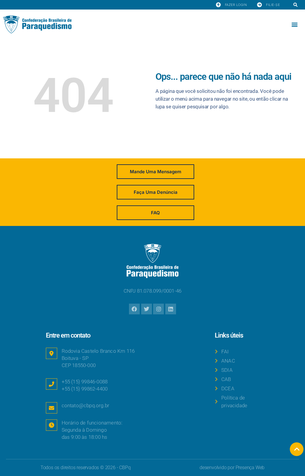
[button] (295, 5)
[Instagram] (158, 309)
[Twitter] (146, 309)
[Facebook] (134, 309)
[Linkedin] (170, 309)
